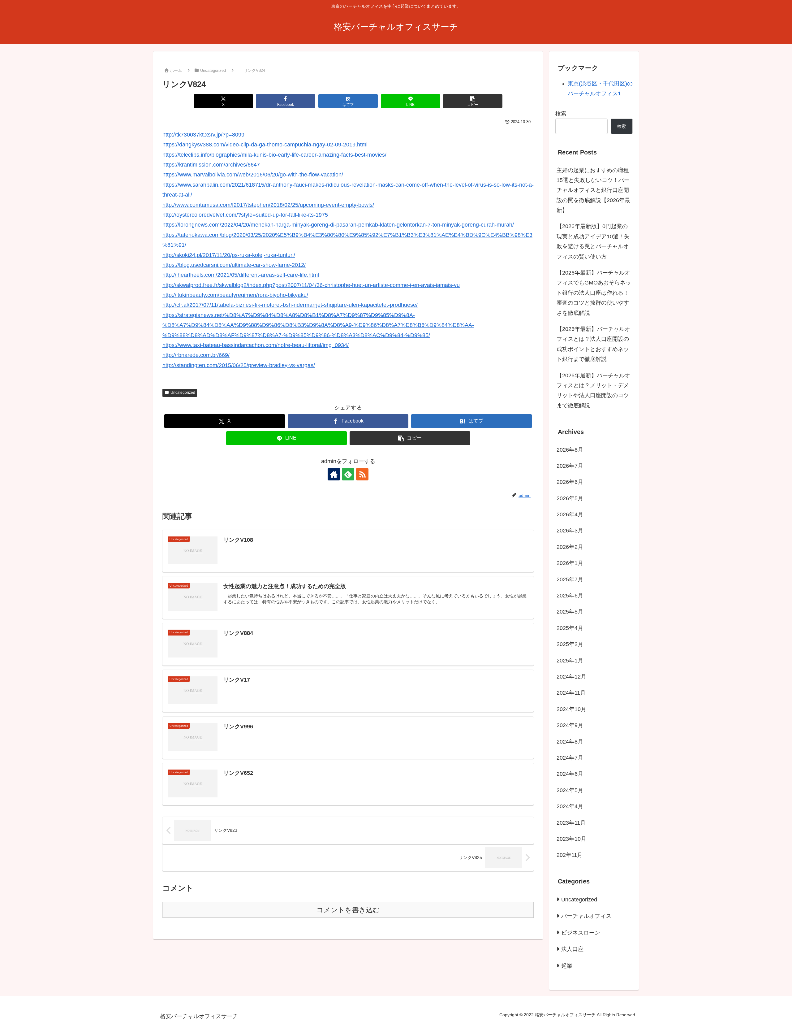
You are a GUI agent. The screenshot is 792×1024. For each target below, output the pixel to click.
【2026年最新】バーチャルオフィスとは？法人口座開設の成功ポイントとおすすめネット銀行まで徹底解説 (593, 344)
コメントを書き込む (348, 910)
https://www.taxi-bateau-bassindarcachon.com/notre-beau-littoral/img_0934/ (255, 345)
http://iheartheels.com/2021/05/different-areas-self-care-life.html (240, 275)
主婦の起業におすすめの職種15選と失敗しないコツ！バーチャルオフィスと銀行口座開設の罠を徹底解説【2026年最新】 (593, 190)
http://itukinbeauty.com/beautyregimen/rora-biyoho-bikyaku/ (235, 295)
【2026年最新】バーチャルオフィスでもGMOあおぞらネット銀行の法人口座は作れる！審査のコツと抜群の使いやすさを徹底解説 (594, 293)
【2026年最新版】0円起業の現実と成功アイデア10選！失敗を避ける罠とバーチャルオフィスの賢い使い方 (593, 241)
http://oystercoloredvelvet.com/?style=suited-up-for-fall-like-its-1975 (245, 215)
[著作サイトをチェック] (334, 474)
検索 (560, 114)
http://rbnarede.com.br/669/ (196, 355)
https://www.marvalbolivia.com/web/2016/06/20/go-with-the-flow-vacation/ (252, 174)
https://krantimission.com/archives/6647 (211, 165)
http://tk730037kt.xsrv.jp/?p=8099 (203, 135)
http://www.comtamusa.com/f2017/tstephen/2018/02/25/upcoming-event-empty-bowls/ (268, 205)
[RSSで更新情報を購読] (362, 474)
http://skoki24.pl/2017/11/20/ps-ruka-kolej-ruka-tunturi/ (228, 255)
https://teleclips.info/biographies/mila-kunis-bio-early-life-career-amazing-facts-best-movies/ (274, 155)
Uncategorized (182, 392)
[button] (472, 101)
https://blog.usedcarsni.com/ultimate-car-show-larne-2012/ (234, 265)
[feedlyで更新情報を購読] (348, 474)
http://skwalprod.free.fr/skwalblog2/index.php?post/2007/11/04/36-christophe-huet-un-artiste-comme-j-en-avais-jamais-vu (311, 285)
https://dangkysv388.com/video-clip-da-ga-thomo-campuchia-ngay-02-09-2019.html (265, 144)
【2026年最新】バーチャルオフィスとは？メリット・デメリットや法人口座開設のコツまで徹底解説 (593, 390)
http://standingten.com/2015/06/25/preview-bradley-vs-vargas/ (238, 365)
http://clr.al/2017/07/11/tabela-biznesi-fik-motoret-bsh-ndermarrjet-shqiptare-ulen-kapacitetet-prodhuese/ (290, 305)
